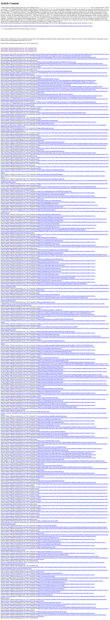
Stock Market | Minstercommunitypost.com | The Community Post (19, 48)
